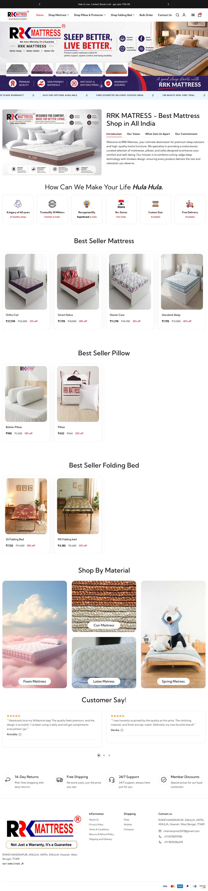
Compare (129, 829)
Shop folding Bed (121, 15)
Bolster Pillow (14, 427)
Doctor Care (117, 314)
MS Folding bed (67, 539)
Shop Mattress (57, 15)
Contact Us (165, 15)
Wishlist (128, 824)
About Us (94, 819)
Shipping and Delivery (100, 839)
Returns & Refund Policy (101, 834)
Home (40, 15)
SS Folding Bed (15, 539)
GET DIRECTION (11, 864)
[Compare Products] (193, 15)
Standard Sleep (171, 314)
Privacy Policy (96, 824)
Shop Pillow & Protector (88, 15)
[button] (39, 4)
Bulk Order (146, 15)
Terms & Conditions (99, 829)
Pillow (61, 427)
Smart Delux (65, 314)
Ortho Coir (12, 314)
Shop (126, 819)
